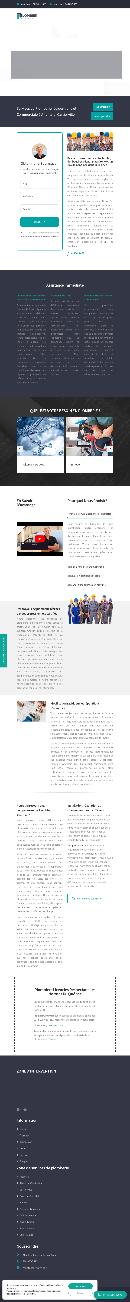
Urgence (24, 1129)
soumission (26, 1141)
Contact (24, 1148)
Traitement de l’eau (32, 464)
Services (24, 1154)
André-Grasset (28, 1221)
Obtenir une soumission (90, 898)
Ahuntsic (24, 1176)
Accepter (80, 1286)
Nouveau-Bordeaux (30, 1209)
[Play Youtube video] (40, 539)
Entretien (76, 464)
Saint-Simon (26, 1234)
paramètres (30, 1293)
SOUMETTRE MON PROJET (65, 71)
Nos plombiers (75, 845)
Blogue (24, 1161)
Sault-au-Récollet (29, 1196)
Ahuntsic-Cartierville (31, 1183)
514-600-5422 (70, 4)
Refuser (80, 1293)
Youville (24, 1202)
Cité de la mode (28, 1215)
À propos (24, 1135)
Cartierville (26, 1189)
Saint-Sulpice (27, 1228)
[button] (110, 1295)
